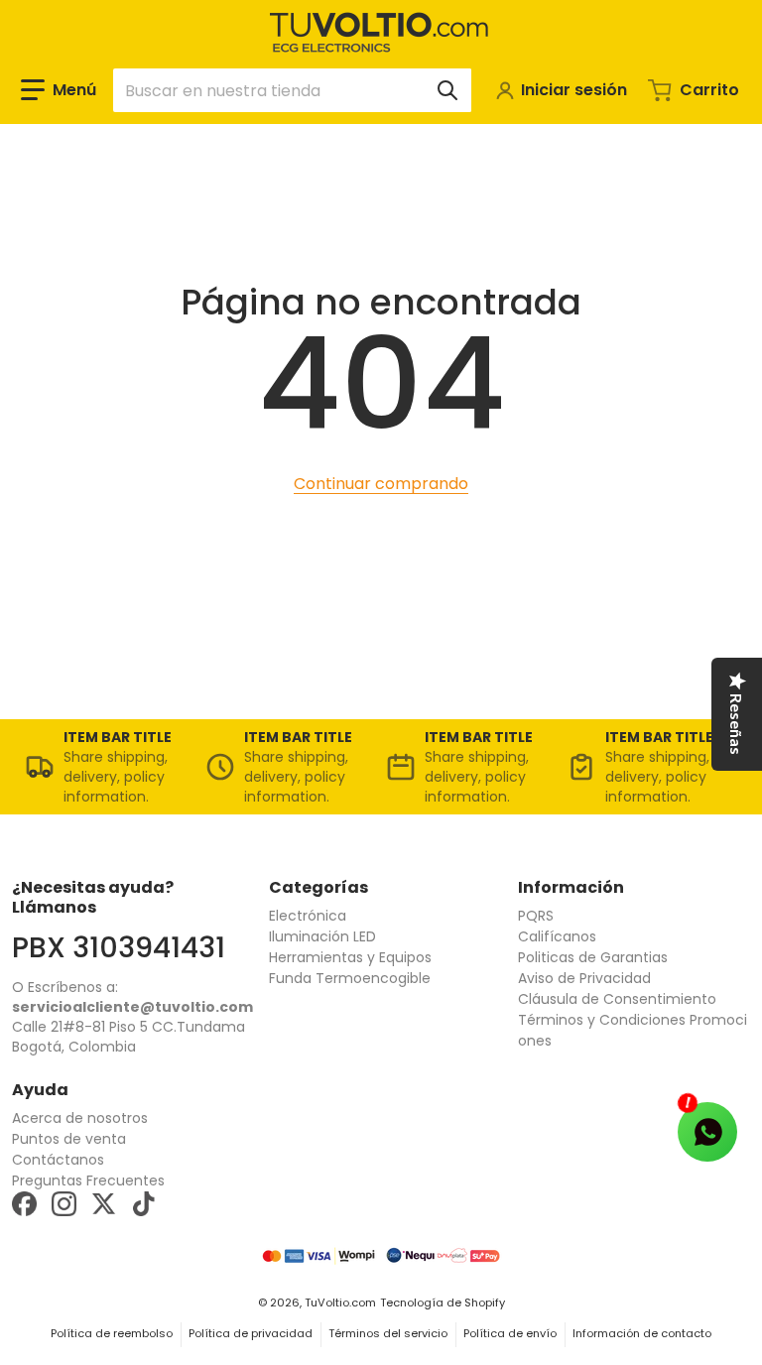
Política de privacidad (251, 1333)
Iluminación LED (322, 936)
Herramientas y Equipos (350, 957)
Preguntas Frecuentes (88, 1180)
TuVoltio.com (340, 1302)
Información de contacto (641, 1333)
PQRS (536, 916)
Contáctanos (58, 1160)
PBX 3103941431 (118, 947)
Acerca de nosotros (80, 1118)
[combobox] (292, 90)
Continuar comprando (381, 483)
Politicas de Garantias (593, 957)
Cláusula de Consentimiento (617, 999)
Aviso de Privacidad (584, 978)
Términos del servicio (387, 1333)
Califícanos (557, 936)
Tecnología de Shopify (442, 1302)
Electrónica (307, 916)
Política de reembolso (112, 1333)
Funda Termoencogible (350, 978)
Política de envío (510, 1333)
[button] (58, 90)
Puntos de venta (69, 1139)
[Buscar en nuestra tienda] (447, 90)
